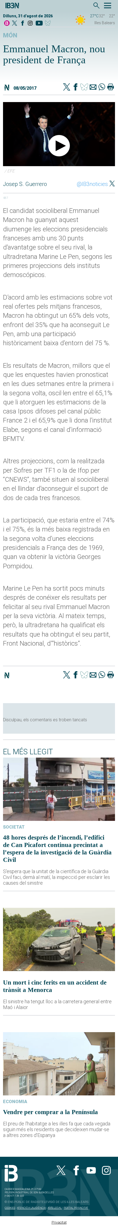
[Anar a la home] (7, 23)
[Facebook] (22, 23)
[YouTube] (39, 23)
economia (15, 1101)
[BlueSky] (48, 23)
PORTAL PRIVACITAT (76, 1207)
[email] (93, 87)
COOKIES (10, 1207)
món (10, 35)
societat (14, 827)
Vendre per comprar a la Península (50, 1111)
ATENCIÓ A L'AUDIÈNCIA (31, 1207)
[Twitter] (67, 87)
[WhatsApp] (102, 87)
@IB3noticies (92, 184)
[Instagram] (30, 23)
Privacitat (59, 1222)
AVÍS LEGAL (55, 1207)
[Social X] (14, 23)
